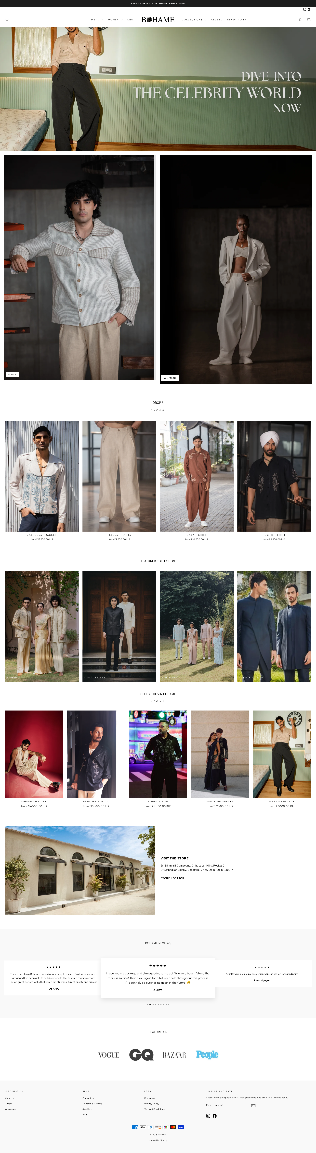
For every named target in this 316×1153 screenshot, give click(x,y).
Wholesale (10, 1109)
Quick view (41, 527)
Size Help (87, 1109)
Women (114, 19)
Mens (95, 19)
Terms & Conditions (154, 1109)
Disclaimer (150, 1098)
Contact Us (88, 1098)
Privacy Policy (151, 1103)
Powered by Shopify (157, 1140)
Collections (193, 19)
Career (8, 1103)
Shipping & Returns (92, 1103)
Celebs (216, 19)
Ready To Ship (238, 19)
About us (9, 1098)
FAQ (84, 1114)
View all (158, 410)
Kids (130, 19)
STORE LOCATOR (172, 878)
